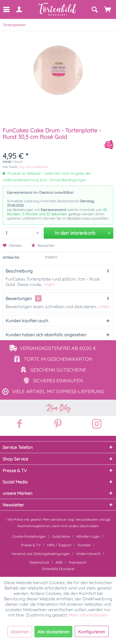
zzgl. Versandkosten (34, 167)
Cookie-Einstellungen (29, 536)
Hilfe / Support (59, 545)
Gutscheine (61, 536)
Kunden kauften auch (27, 320)
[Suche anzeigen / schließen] (94, 9)
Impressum (78, 562)
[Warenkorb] (108, 9)
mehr (49, 284)
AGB (59, 562)
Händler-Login (88, 536)
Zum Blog (58, 408)
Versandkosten (86, 519)
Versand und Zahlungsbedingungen (40, 553)
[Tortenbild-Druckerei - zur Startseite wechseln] (57, 9)
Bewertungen (19, 298)
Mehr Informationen (88, 615)
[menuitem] (6, 9)
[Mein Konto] (18, 9)
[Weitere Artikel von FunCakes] (108, 144)
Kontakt (84, 545)
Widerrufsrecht (88, 553)
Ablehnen (20, 631)
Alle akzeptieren (53, 631)
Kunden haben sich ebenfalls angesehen (46, 334)
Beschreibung (19, 271)
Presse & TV (31, 545)
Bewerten (45, 245)
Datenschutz (39, 562)
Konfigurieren (91, 631)
